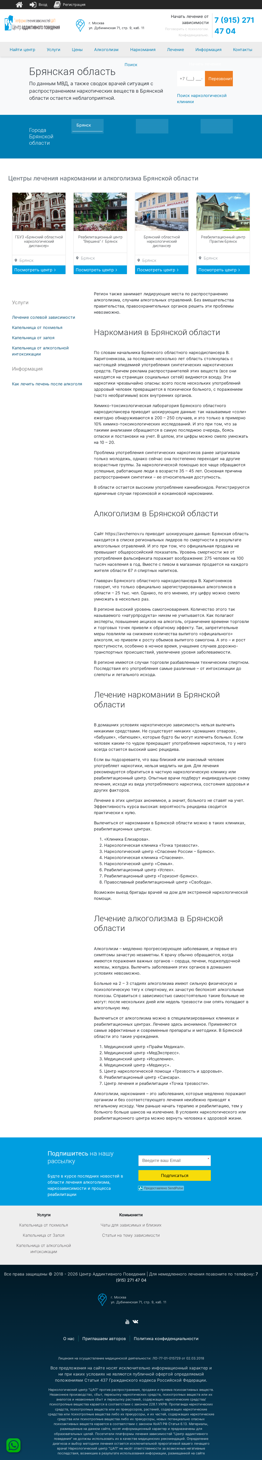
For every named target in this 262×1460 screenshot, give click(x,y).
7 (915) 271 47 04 (234, 25)
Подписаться (175, 1175)
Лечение (175, 49)
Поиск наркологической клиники (202, 98)
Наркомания (143, 49)
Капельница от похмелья (37, 327)
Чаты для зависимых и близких (131, 1225)
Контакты (242, 49)
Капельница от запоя (33, 337)
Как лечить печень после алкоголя (47, 383)
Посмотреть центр (34, 269)
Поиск (131, 64)
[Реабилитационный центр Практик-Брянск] (223, 212)
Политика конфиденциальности (166, 1338)
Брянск (84, 125)
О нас (68, 1338)
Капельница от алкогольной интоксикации (43, 1248)
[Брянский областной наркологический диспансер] (161, 212)
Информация (208, 49)
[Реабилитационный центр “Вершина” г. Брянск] (100, 212)
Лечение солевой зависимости (43, 317)
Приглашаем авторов (104, 1338)
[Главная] (19, 4)
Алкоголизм (106, 49)
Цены (77, 49)
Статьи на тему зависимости (131, 1235)
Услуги (53, 49)
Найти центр (22, 49)
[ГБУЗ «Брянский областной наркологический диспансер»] (39, 212)
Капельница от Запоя (43, 1235)
